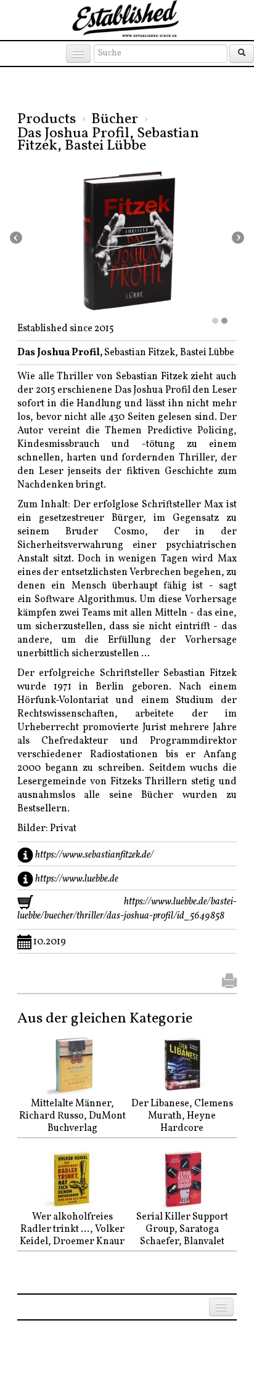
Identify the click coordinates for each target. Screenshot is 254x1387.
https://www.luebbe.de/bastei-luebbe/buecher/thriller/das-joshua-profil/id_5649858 (127, 909)
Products (46, 119)
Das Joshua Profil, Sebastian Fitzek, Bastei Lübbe (108, 139)
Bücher (114, 119)
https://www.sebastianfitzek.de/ (94, 855)
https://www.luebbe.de (76, 879)
